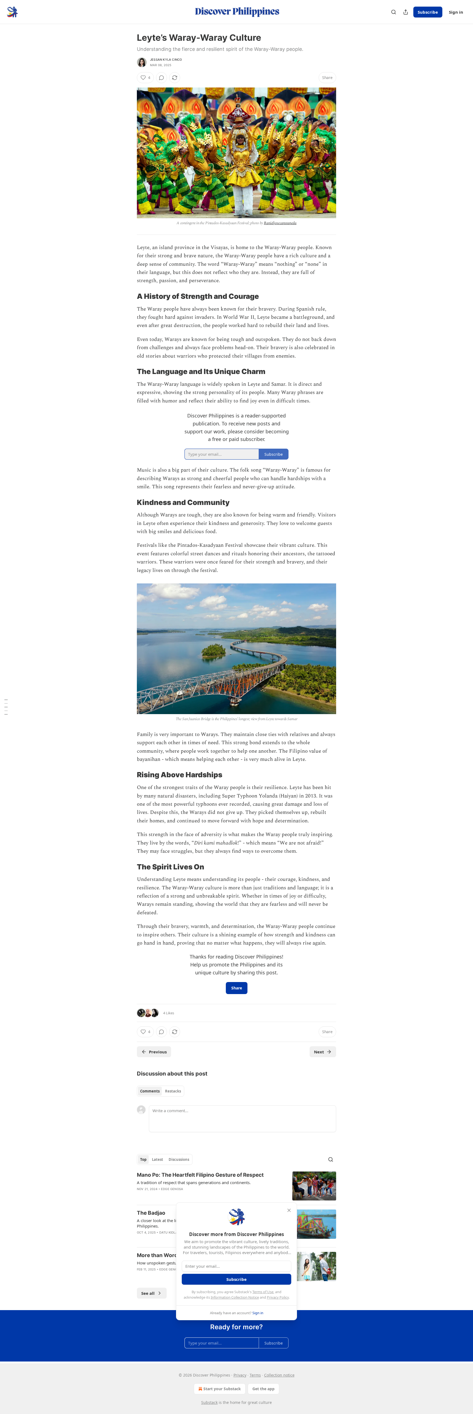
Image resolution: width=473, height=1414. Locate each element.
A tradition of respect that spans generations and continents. (194, 1182)
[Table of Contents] (6, 707)
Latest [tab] (157, 1159)
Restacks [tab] (173, 1091)
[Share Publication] (405, 12)
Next (319, 1051)
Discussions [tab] (179, 1159)
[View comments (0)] (161, 77)
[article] (236, 1186)
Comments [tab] (150, 1091)
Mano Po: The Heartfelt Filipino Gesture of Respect (200, 1175)
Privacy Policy (278, 1297)
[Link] (129, 296)
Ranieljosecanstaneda (280, 223)
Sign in (456, 12)
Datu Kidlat (169, 1232)
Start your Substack (222, 1388)
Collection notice (279, 1375)
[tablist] (160, 1091)
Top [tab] (143, 1159)
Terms (255, 1375)
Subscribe (428, 12)
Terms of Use (262, 1291)
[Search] (393, 12)
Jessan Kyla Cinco (166, 60)
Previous (158, 1051)
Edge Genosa (172, 1189)
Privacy (239, 1375)
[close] (289, 1210)
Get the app (263, 1388)
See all (148, 1293)
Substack (209, 1402)
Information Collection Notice (235, 1297)
